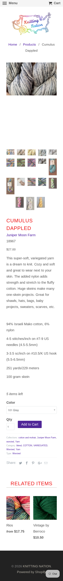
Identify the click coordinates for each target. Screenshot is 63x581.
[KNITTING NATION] (32, 24)
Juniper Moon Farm (21, 235)
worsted (10, 441)
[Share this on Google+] (39, 463)
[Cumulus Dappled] (31, 78)
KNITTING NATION (37, 566)
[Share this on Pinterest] (32, 463)
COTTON (27, 445)
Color (10, 402)
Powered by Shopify (31, 572)
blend (19, 445)
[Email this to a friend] (45, 463)
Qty (9, 419)
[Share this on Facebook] (26, 463)
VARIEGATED (40, 445)
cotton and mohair (27, 437)
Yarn (17, 441)
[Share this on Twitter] (20, 463)
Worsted (10, 449)
